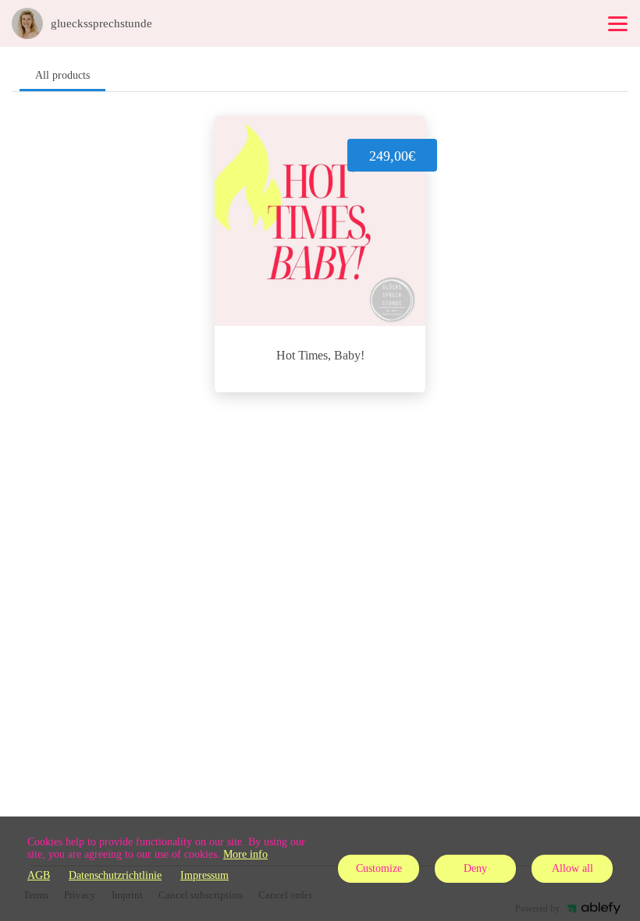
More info (245, 854)
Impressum (204, 875)
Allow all (572, 868)
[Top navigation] (617, 23)
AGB (38, 875)
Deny (475, 868)
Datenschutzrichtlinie (115, 875)
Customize (379, 868)
